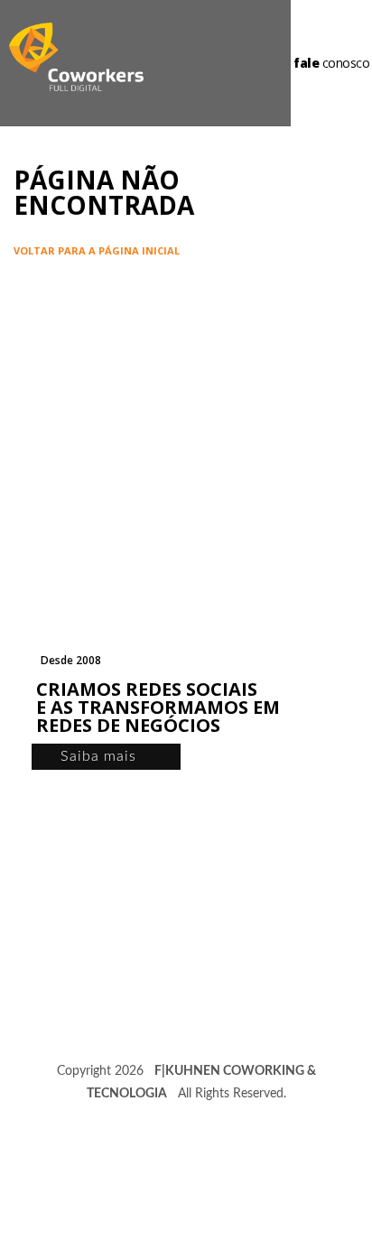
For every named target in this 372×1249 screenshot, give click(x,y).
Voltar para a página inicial (97, 250)
